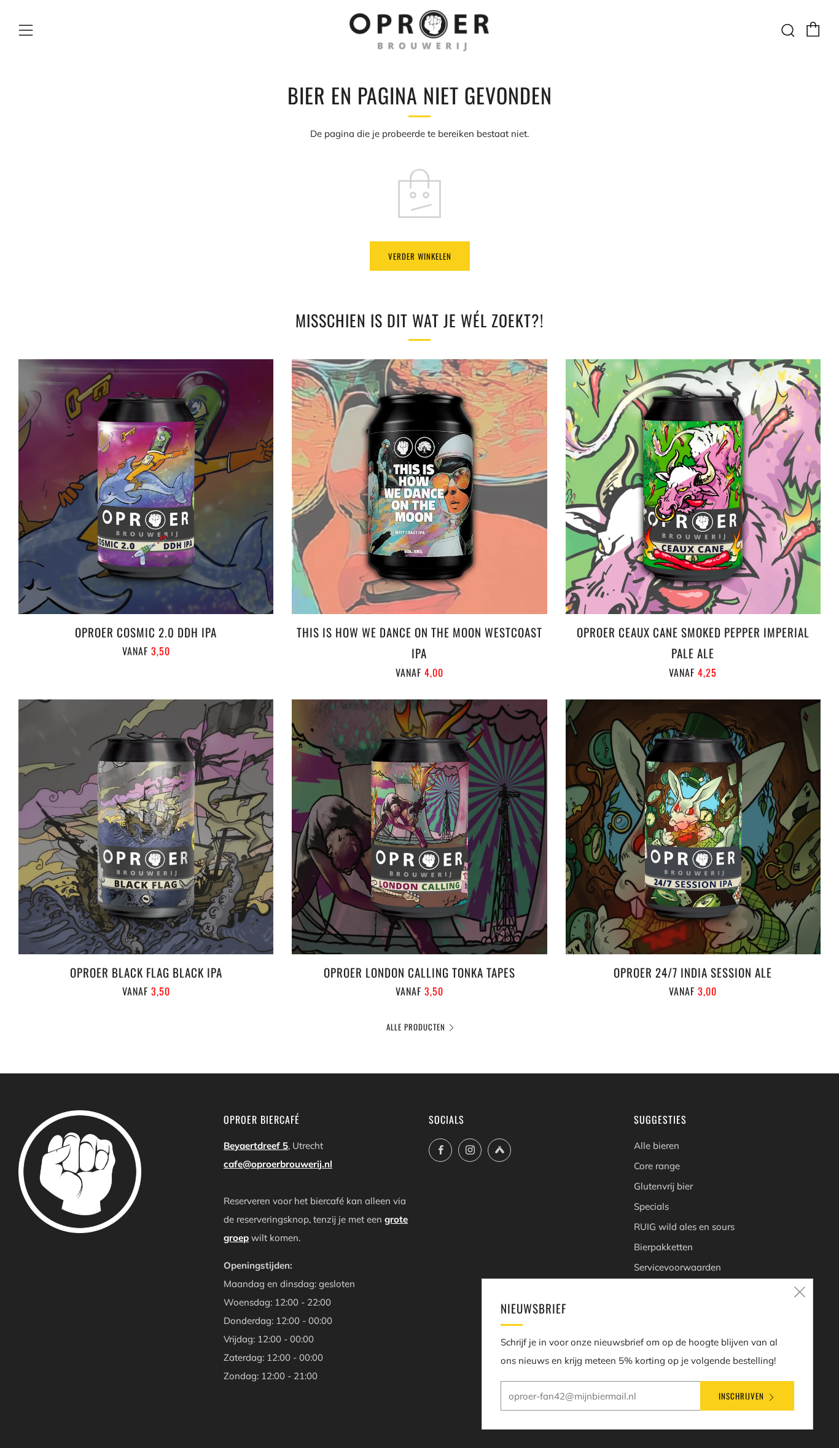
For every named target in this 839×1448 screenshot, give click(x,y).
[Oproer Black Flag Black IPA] (145, 826)
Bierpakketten (663, 1247)
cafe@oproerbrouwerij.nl (278, 1164)
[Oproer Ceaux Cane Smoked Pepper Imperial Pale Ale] (693, 486)
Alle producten (415, 1027)
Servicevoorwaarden (677, 1267)
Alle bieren (656, 1145)
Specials (651, 1206)
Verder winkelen (419, 256)
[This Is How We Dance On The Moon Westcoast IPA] (419, 486)
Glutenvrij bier (663, 1186)
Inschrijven (741, 1396)
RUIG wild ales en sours (684, 1226)
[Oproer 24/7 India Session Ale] (693, 826)
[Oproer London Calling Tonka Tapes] (419, 826)
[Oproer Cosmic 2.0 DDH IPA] (145, 486)
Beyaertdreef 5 (256, 1145)
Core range (657, 1166)
